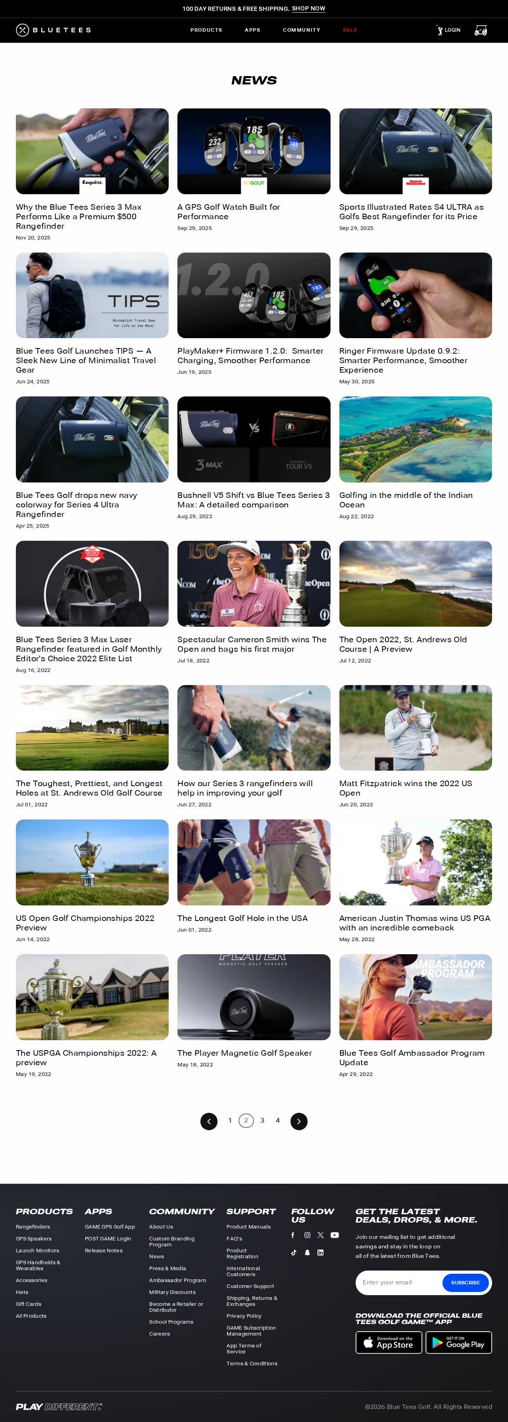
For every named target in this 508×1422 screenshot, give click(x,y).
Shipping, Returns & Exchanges (252, 1301)
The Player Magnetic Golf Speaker (244, 1053)
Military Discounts (172, 1292)
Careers (159, 1334)
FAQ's (234, 1239)
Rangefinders (33, 1227)
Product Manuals (249, 1227)
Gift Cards (28, 1304)
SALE (350, 30)
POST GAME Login (108, 1239)
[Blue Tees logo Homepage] (61, 30)
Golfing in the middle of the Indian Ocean (406, 499)
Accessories (31, 1280)
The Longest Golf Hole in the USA (242, 918)
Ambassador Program (177, 1280)
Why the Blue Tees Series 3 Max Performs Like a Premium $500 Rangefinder (79, 216)
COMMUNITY (301, 30)
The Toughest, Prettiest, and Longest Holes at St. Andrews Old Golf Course (89, 788)
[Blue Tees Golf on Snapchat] (311, 1254)
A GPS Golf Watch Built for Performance (228, 211)
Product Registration (242, 1253)
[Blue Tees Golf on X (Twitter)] (324, 1237)
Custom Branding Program (171, 1242)
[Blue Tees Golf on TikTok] (297, 1254)
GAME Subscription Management (251, 1331)
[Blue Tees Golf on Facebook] (297, 1237)
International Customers (243, 1271)
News (156, 1256)
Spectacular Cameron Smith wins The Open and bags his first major (252, 644)
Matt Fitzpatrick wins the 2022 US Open (406, 788)
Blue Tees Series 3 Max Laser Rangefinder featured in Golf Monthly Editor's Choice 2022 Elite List (89, 649)
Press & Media (167, 1268)
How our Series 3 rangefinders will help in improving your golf (245, 788)
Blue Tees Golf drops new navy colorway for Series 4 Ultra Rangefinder (76, 504)
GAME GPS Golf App (110, 1227)
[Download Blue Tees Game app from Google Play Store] (458, 1342)
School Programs (171, 1322)
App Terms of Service (244, 1349)
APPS (252, 30)
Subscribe (465, 1283)
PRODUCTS (206, 30)
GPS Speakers (34, 1239)
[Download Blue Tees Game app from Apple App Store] (389, 1342)
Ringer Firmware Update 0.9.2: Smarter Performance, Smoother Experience (403, 360)
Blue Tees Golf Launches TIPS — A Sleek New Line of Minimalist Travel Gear (86, 360)
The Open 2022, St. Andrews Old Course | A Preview (403, 644)
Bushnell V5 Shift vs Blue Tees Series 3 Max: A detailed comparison (253, 499)
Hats (22, 1292)
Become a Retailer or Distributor (176, 1307)
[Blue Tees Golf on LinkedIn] (324, 1254)
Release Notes (104, 1251)
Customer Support (250, 1286)
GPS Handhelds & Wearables (38, 1265)
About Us (161, 1227)
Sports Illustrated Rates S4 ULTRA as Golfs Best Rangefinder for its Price (411, 211)
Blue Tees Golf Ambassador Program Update (412, 1057)
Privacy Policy (244, 1316)
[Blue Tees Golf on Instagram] (311, 1237)
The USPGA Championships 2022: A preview (86, 1057)
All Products (31, 1316)
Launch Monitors (38, 1251)
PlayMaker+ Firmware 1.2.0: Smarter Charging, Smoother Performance (250, 355)
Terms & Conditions (252, 1363)
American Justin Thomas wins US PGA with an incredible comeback (415, 922)
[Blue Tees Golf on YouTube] (337, 1237)
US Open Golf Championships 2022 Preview (85, 922)
